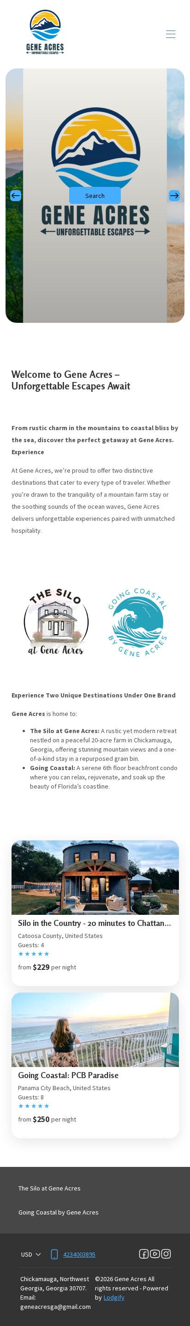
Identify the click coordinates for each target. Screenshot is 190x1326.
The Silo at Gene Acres (49, 1188)
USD (26, 1254)
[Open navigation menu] (170, 34)
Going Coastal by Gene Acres (58, 1212)
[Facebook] (143, 1254)
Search (95, 195)
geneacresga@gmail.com (55, 1306)
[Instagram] (166, 1254)
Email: (28, 1297)
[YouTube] (154, 1254)
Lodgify (114, 1297)
